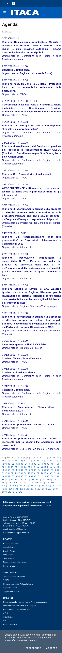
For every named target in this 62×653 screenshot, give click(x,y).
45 (16, 467)
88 (26, 476)
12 (49, 457)
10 (41, 457)
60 (22, 470)
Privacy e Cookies (10, 566)
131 (16, 489)
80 (51, 473)
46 (20, 467)
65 (43, 470)
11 (45, 457)
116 (52, 482)
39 (48, 464)
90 (35, 476)
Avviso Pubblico (10, 624)
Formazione (8, 555)
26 (51, 461)
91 (39, 476)
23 (38, 461)
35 (30, 464)
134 (33, 489)
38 (43, 464)
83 (4, 476)
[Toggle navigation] (5, 12)
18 (16, 461)
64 (39, 470)
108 (9, 482)
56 (4, 470)
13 (54, 457)
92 (43, 476)
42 (3, 467)
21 (29, 461)
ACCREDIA (8, 617)
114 (42, 482)
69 (3, 473)
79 (46, 473)
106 (54, 479)
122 (26, 485)
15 (3, 461)
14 (58, 457)
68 (56, 470)
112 (31, 482)
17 (12, 461)
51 (42, 467)
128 (59, 485)
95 (56, 476)
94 (52, 476)
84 (9, 476)
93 (48, 476)
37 (39, 464)
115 (47, 482)
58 (13, 470)
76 (33, 473)
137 (49, 489)
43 (7, 467)
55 (59, 467)
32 (17, 464)
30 (9, 464)
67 (52, 470)
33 (22, 464)
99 (16, 479)
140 (9, 492)
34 (26, 464)
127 (53, 485)
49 (33, 467)
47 (25, 467)
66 (48, 470)
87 (22, 476)
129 (5, 489)
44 (12, 467)
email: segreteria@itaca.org (14, 529)
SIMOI (6, 580)
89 (30, 476)
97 (7, 479)
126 (48, 485)
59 (17, 470)
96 (3, 479)
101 (27, 479)
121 (20, 485)
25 (46, 461)
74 (25, 473)
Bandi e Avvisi (9, 551)
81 (55, 473)
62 (30, 470)
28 (59, 461)
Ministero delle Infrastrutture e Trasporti (19, 606)
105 (49, 479)
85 (13, 476)
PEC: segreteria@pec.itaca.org (16, 533)
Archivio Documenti (11, 543)
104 (43, 479)
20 (25, 461)
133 (27, 489)
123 (31, 485)
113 (36, 482)
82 (59, 473)
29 (4, 464)
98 (12, 479)
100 (21, 479)
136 (44, 489)
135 (38, 489)
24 (42, 461)
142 (20, 492)
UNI (4, 621)
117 (58, 482)
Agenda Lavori (9, 547)
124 (37, 485)
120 (14, 485)
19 (20, 461)
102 (32, 479)
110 (20, 482)
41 (56, 464)
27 (55, 461)
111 (25, 482)
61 (26, 470)
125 (42, 485)
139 (4, 492)
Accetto (51, 648)
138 (55, 489)
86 (17, 476)
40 (52, 464)
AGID (5, 613)
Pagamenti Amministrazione (15, 562)
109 (15, 482)
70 (7, 473)
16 (7, 461)
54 (55, 467)
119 (9, 485)
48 (29, 467)
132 (22, 489)
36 (35, 464)
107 (4, 482)
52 (46, 467)
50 (38, 467)
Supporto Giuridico (11, 591)
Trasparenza (8, 558)
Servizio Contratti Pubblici (14, 576)
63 (35, 470)
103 (38, 479)
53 (51, 467)
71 (12, 473)
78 (42, 473)
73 (20, 473)
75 (29, 473)
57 (9, 470)
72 (16, 473)
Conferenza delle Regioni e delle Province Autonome (25, 602)
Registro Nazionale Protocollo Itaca (18, 584)
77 (38, 473)
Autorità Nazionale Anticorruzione (17, 609)
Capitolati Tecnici (10, 588)
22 (33, 461)
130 (10, 489)
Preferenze (33, 648)
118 (3, 485)
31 (13, 464)
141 (15, 492)
